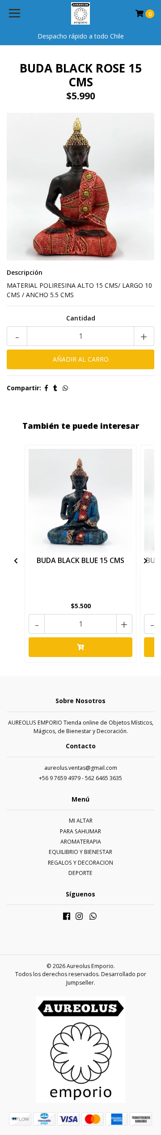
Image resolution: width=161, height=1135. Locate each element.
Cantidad (80, 318)
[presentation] (16, 560)
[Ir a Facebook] (66, 918)
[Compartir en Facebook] (46, 388)
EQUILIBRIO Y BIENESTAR (80, 852)
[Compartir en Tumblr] (55, 388)
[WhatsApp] (93, 918)
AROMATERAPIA (80, 841)
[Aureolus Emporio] (80, 13)
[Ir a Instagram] (79, 918)
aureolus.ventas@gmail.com (80, 768)
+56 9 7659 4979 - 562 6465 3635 (80, 778)
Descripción (24, 272)
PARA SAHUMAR (80, 831)
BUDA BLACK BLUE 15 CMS (80, 560)
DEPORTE (80, 873)
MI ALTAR (81, 820)
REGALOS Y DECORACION (80, 862)
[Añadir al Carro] (80, 647)
